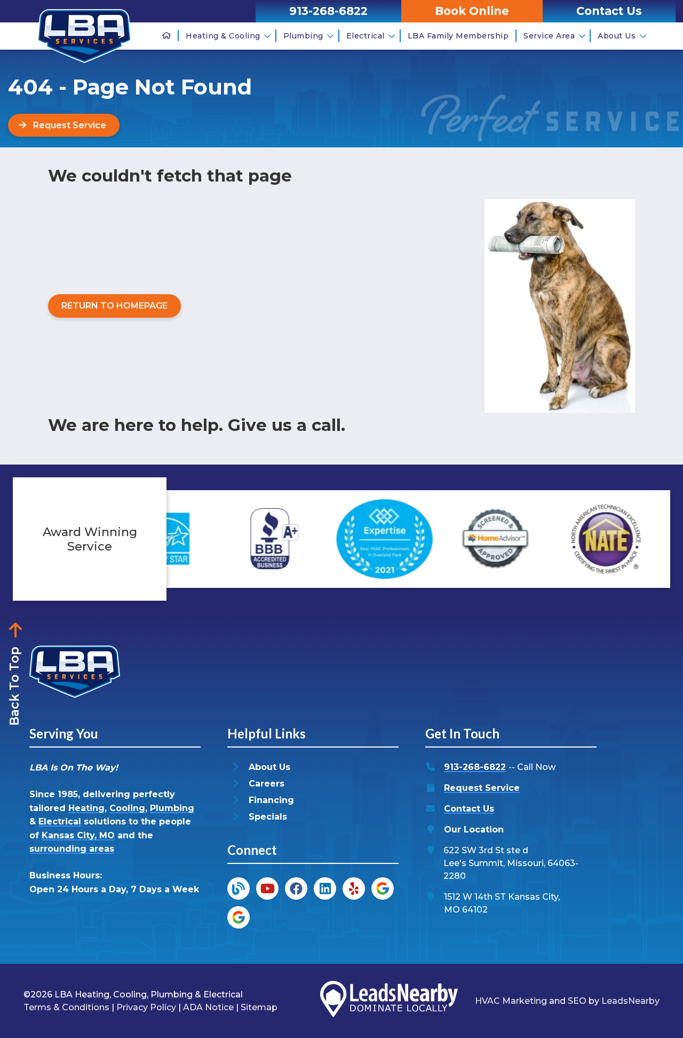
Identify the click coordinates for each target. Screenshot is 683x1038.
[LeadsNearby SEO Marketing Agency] (389, 1001)
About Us (617, 36)
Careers (266, 784)
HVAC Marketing (511, 1001)
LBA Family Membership (458, 36)
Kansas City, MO (78, 835)
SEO (577, 1001)
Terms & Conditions (66, 1007)
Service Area (549, 36)
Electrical (365, 36)
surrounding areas (71, 849)
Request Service (482, 788)
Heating (86, 808)
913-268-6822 (475, 767)
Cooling (127, 808)
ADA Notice (208, 1007)
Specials (268, 817)
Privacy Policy (146, 1007)
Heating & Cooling (223, 36)
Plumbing (303, 36)
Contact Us (469, 809)
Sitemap (259, 1007)
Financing (271, 800)
